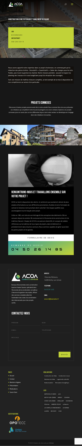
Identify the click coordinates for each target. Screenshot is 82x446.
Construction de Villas (50, 376)
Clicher (51, 443)
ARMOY (60, 397)
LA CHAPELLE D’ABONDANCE (52, 408)
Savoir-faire (13, 392)
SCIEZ (60, 411)
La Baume (66, 404)
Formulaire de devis (41, 237)
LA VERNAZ (66, 408)
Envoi (64, 354)
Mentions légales (15, 382)
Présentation (14, 385)
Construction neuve (64, 376)
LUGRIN (46, 411)
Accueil (12, 375)
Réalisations (14, 389)
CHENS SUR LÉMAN (49, 401)
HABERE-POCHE (56, 404)
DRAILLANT (60, 401)
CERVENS (67, 397)
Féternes (46, 404)
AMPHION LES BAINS (50, 394)
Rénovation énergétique (62, 383)
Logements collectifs (63, 379)
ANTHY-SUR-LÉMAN (50, 397)
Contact (12, 379)
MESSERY (53, 411)
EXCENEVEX (17, 35)
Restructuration (48, 383)
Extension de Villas (49, 379)
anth (59, 394)
